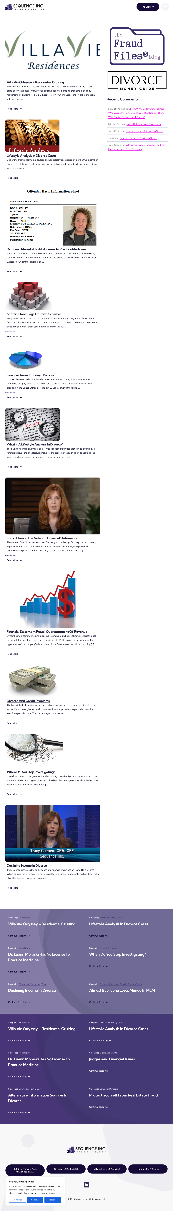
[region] (35, 1191)
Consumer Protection (109, 984)
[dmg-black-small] (137, 71)
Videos (44, 984)
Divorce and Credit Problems (28, 701)
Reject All (35, 1200)
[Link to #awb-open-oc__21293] (165, 7)
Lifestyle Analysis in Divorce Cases (31, 155)
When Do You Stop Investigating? (31, 772)
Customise (17, 1200)
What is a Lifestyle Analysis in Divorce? (35, 444)
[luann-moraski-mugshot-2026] (52, 189)
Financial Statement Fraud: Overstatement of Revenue (47, 631)
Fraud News (24, 917)
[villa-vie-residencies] (52, 22)
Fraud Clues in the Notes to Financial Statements (42, 538)
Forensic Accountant (109, 948)
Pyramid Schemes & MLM (130, 984)
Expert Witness (106, 1052)
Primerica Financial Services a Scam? (144, 131)
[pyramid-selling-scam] (28, 283)
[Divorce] (32, 409)
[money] (32, 666)
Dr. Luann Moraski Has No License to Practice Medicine (46, 249)
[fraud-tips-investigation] (34, 735)
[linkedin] (86, 1184)
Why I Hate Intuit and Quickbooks (144, 124)
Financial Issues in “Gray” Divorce (30, 375)
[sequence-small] (24, 4)
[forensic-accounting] (52, 478)
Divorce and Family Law (111, 917)
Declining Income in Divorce (27, 865)
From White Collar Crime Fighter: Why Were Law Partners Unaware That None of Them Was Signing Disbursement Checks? (136, 112)
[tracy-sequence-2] (52, 806)
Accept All (53, 1200)
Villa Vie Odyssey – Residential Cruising (35, 82)
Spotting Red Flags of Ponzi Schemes (34, 314)
